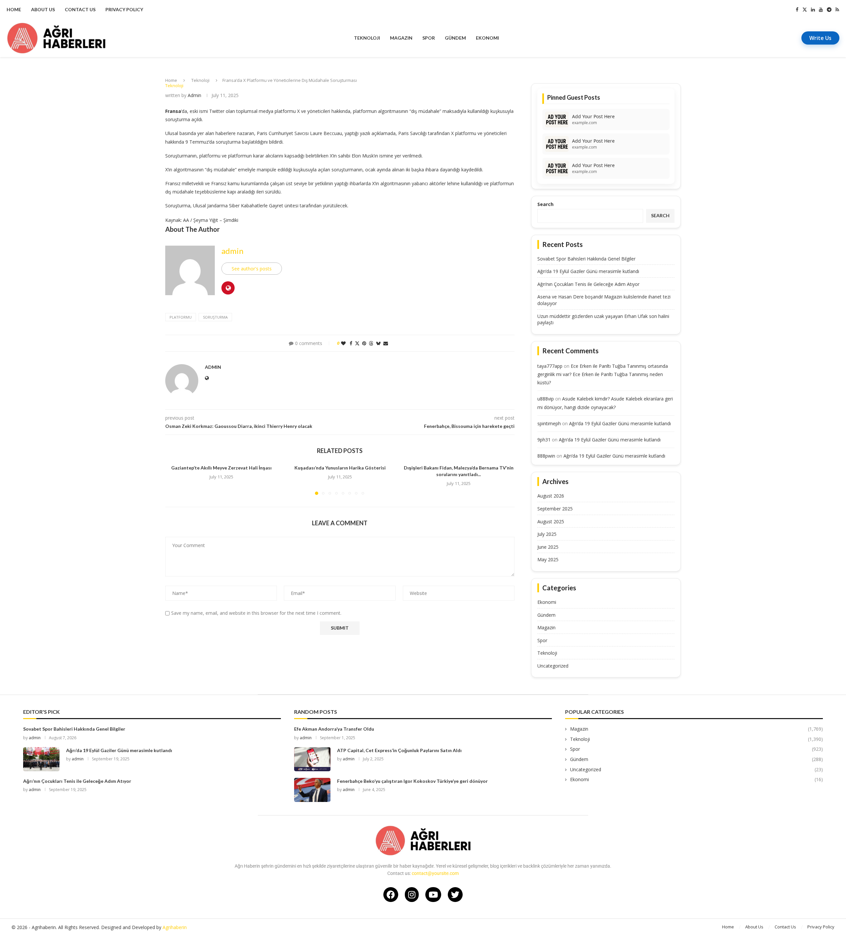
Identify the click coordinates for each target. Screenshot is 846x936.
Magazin (401, 38)
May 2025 (547, 559)
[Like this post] (343, 343)
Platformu (181, 317)
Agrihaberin (175, 927)
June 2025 (547, 547)
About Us (43, 9)
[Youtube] (821, 9)
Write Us (820, 38)
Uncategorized (552, 666)
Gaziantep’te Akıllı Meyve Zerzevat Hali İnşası (221, 467)
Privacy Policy (124, 9)
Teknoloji (367, 38)
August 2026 (550, 496)
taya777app (549, 366)
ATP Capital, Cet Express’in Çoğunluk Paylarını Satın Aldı (399, 750)
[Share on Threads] (371, 343)
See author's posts (252, 268)
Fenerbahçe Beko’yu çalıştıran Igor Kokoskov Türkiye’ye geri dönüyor (412, 781)
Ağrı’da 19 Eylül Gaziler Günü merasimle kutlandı (588, 271)
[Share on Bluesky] (378, 343)
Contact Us (80, 9)
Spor (428, 38)
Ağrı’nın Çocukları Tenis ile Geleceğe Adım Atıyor (588, 284)
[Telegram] (829, 9)
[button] (174, 479)
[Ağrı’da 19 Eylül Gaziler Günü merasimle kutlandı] (41, 759)
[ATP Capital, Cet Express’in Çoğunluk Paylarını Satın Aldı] (312, 759)
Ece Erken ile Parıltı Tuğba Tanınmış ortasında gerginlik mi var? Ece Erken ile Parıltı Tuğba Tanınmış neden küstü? (602, 374)
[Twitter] (804, 9)
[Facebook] (797, 9)
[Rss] (837, 9)
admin (194, 95)
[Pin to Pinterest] (364, 343)
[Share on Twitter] (357, 343)
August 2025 (550, 521)
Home (14, 9)
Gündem (455, 38)
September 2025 (555, 508)
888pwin (546, 456)
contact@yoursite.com (435, 873)
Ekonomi (487, 38)
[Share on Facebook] (351, 343)
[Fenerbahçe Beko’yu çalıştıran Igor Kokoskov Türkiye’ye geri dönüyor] (312, 790)
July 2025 (547, 534)
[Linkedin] (813, 9)
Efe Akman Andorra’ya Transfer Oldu (334, 729)
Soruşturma (215, 317)
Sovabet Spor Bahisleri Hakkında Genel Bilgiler (586, 259)
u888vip (545, 399)
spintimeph (549, 423)
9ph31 (544, 439)
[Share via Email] (385, 343)
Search (545, 204)
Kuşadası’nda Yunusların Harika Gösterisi (340, 467)
